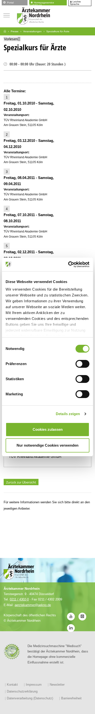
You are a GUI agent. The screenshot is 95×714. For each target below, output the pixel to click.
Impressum (34, 684)
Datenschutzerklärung (22, 691)
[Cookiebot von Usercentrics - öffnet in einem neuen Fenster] (68, 264)
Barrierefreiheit (71, 698)
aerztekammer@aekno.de (33, 605)
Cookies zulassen (48, 429)
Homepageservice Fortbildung (41, 3)
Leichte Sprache (75, 2)
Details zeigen (68, 414)
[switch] (82, 364)
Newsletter (57, 684)
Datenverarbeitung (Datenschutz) (30, 698)
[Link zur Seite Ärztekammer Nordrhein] (5, 31)
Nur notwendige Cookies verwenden (47, 445)
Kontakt (12, 684)
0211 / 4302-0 (19, 599)
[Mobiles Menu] (6, 14)
